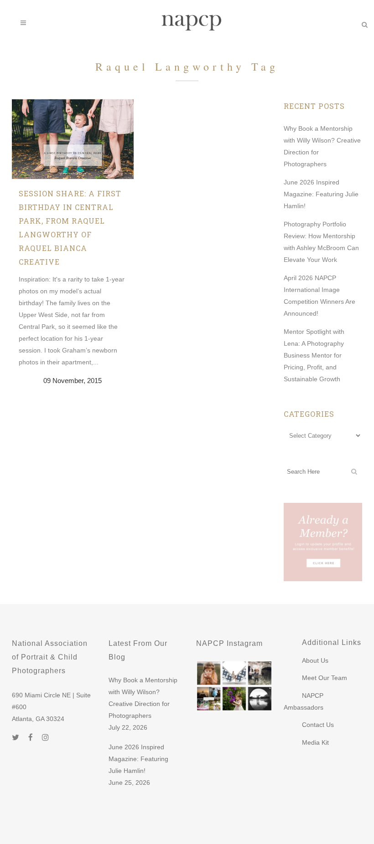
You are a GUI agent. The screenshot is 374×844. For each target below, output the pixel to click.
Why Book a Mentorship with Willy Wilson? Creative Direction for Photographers (143, 697)
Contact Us (318, 724)
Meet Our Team (324, 677)
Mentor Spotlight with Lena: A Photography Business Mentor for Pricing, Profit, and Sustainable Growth (314, 355)
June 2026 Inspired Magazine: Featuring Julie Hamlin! (321, 194)
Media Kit (315, 742)
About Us (315, 660)
